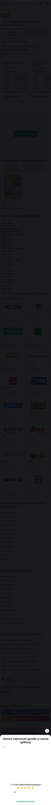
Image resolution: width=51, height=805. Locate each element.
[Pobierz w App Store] (25, 795)
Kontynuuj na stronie (25, 801)
